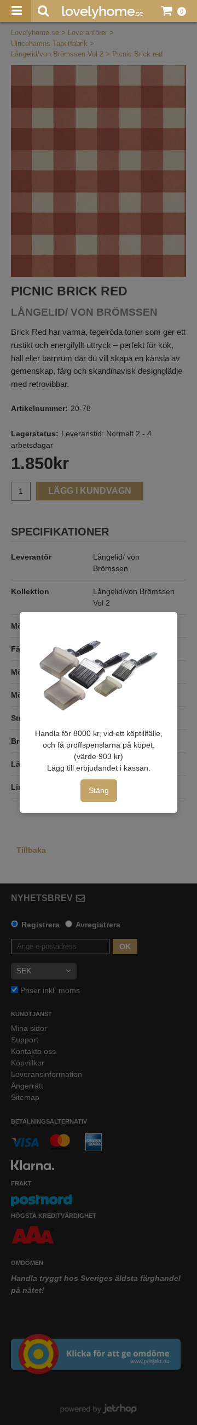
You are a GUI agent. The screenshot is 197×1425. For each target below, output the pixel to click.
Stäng (99, 790)
